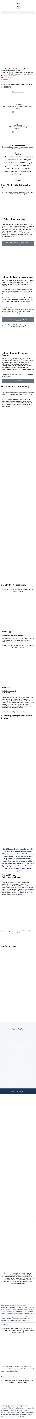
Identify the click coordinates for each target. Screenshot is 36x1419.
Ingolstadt (30, 889)
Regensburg (17, 891)
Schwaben (28, 891)
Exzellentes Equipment (18, 145)
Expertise (18, 105)
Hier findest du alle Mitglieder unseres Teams (14, 712)
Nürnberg (4, 891)
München (23, 889)
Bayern (20, 894)
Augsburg (5, 892)
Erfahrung (18, 125)
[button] (18, 12)
